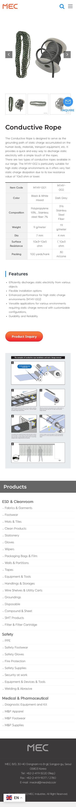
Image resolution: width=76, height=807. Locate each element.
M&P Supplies (14, 725)
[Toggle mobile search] (62, 6)
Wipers (9, 549)
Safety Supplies (15, 668)
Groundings (13, 597)
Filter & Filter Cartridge (21, 624)
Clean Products (15, 528)
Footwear (11, 515)
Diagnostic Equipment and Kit (26, 704)
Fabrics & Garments (18, 508)
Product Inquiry (24, 336)
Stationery (12, 535)
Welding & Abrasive (18, 688)
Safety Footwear (16, 647)
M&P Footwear (15, 718)
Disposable (12, 604)
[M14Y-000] (38, 54)
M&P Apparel (14, 711)
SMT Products (14, 618)
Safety (7, 634)
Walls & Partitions (17, 563)
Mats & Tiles (13, 521)
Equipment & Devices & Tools (25, 682)
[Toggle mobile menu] (70, 6)
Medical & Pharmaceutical (25, 698)
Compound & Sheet (18, 611)
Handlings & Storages (20, 583)
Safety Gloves (14, 654)
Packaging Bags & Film (21, 556)
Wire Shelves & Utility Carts (23, 590)
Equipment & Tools (18, 576)
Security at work (16, 675)
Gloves (9, 542)
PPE (7, 640)
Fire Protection (15, 661)
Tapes (9, 569)
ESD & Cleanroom (17, 502)
